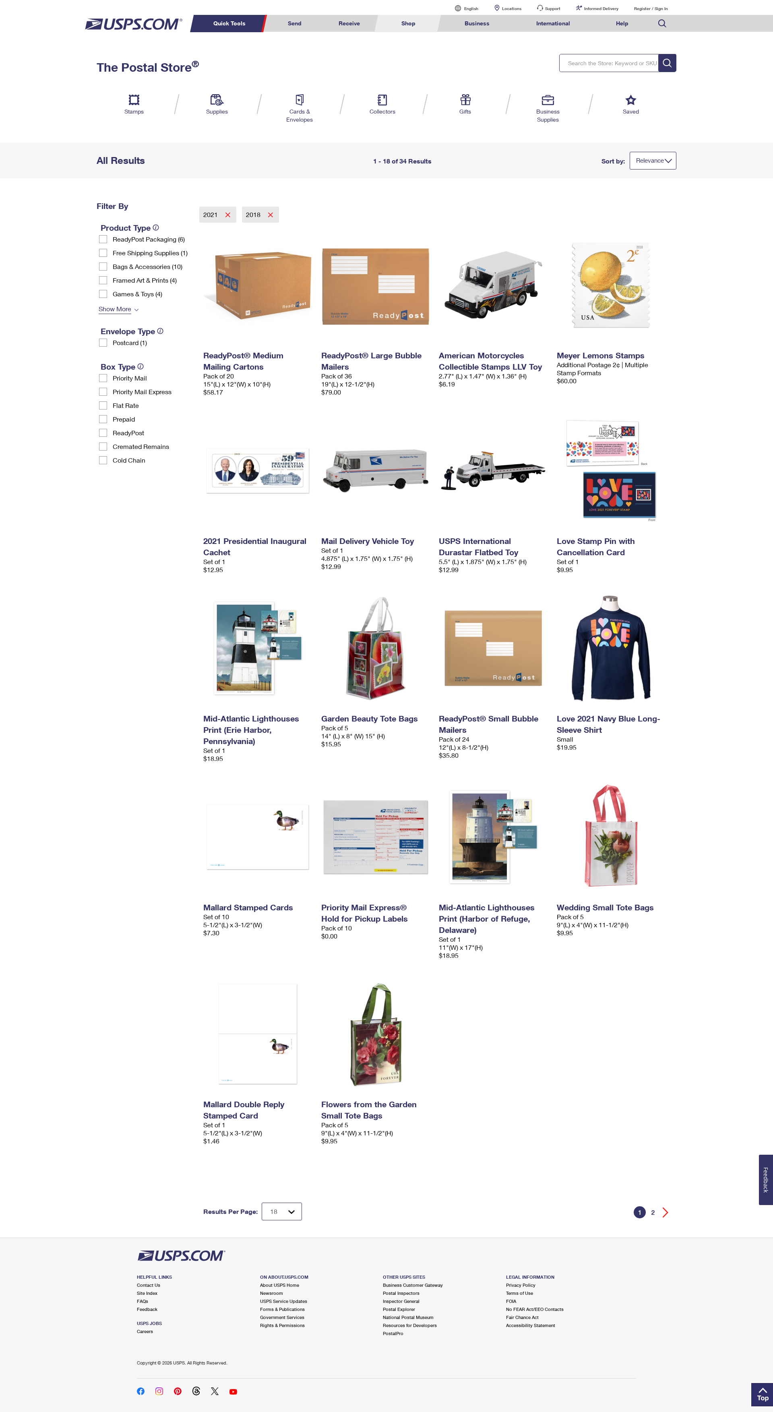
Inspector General (401, 1301)
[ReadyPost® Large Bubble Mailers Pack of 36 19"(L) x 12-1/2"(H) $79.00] (376, 285)
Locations (511, 8)
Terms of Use (519, 1293)
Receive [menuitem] (349, 23)
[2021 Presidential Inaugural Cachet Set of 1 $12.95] (258, 470)
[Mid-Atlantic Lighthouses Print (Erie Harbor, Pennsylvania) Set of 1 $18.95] (258, 648)
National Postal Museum (408, 1317)
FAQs (142, 1301)
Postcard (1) (130, 342)
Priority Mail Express (142, 391)
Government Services (282, 1317)
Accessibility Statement (530, 1325)
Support (552, 8)
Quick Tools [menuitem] (229, 23)
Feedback (147, 1309)
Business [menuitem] (477, 23)
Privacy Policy (520, 1285)
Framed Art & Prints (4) (145, 280)
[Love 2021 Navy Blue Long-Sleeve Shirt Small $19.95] (612, 648)
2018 (254, 214)
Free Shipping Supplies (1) (150, 252)
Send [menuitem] (295, 23)
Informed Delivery (601, 8)
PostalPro (393, 1333)
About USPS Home (279, 1285)
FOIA (511, 1301)
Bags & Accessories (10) (147, 266)
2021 (211, 214)
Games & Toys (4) (137, 294)
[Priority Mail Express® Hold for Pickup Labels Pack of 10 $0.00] (376, 837)
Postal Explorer (399, 1309)
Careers (145, 1331)
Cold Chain (129, 460)
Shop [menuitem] (408, 23)
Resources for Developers (410, 1325)
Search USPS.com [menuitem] (662, 23)
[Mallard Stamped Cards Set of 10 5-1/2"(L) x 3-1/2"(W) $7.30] (258, 837)
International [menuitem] (553, 23)
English (463, 8)
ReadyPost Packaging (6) (149, 239)
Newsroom (271, 1293)
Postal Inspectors (401, 1293)
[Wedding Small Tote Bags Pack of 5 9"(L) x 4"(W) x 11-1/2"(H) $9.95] (612, 837)
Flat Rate (126, 405)
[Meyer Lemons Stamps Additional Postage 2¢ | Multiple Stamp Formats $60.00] (612, 285)
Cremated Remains (141, 446)
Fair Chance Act (522, 1317)
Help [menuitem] (622, 23)
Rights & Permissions (282, 1325)
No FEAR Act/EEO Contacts (535, 1309)
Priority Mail (130, 378)
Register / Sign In (651, 8)
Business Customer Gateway (413, 1285)
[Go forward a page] (666, 1212)
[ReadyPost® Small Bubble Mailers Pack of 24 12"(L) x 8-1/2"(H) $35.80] (494, 648)
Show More (115, 308)
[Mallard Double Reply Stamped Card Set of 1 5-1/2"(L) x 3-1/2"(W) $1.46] (258, 1034)
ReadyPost (128, 432)
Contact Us (148, 1285)
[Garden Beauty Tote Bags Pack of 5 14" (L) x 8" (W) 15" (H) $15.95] (376, 648)
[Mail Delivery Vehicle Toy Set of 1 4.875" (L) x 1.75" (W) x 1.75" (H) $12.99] (376, 470)
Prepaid (124, 419)
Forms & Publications (282, 1309)
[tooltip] (156, 227)
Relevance (650, 160)
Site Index (147, 1293)
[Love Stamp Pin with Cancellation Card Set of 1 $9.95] (612, 470)
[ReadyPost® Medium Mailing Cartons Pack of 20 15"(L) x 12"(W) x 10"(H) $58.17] (258, 285)
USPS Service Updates (283, 1301)
